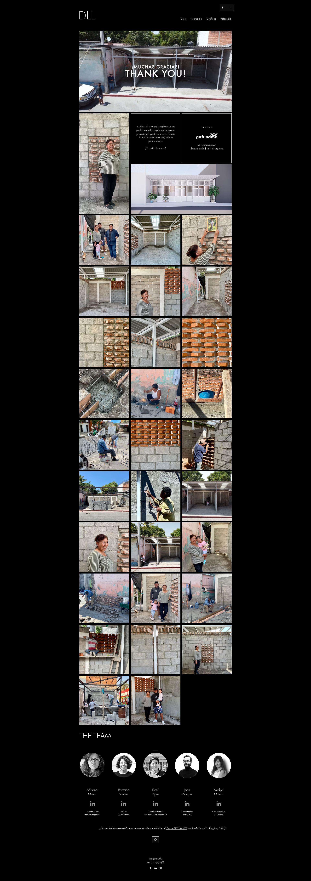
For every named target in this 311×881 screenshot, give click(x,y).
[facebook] (150, 868)
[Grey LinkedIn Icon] (92, 803)
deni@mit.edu (197, 148)
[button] (125, 210)
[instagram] (160, 868)
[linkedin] (155, 868)
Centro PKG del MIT (176, 828)
